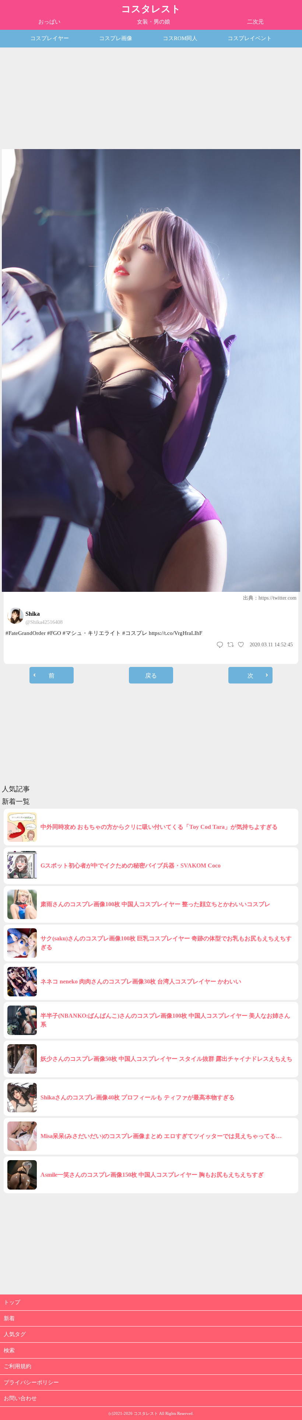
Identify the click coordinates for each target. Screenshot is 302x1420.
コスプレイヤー (49, 38)
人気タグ (15, 1334)
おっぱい (49, 22)
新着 (9, 1318)
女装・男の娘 (153, 22)
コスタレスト (151, 9)
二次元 (255, 22)
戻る (151, 675)
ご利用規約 (17, 1366)
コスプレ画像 (115, 38)
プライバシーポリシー (31, 1382)
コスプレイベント (250, 38)
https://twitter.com (277, 598)
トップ (12, 1302)
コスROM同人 (180, 38)
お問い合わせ (20, 1398)
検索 (9, 1350)
